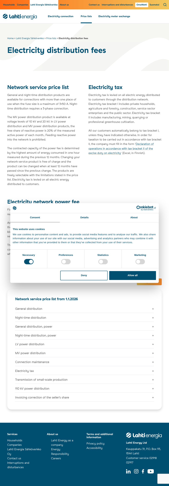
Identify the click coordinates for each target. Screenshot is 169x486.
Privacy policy (95, 443)
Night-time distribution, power (35, 335)
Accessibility (94, 448)
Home (10, 38)
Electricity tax (24, 371)
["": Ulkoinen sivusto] (141, 208)
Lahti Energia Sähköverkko (44, 5)
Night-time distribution (30, 317)
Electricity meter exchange (114, 16)
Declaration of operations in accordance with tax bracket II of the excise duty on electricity (121, 148)
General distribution (28, 309)
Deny (84, 275)
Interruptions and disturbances (118, 5)
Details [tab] (84, 217)
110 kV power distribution (32, 388)
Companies (22, 5)
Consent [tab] (35, 217)
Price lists (86, 16)
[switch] (66, 261)
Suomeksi (154, 5)
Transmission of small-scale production (41, 379)
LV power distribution (29, 344)
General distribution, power (33, 326)
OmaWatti (141, 5)
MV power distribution (30, 353)
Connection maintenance (32, 362)
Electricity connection (61, 16)
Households (9, 5)
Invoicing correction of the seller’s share (42, 397)
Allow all (133, 275)
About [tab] (134, 217)
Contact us (94, 5)
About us (64, 5)
